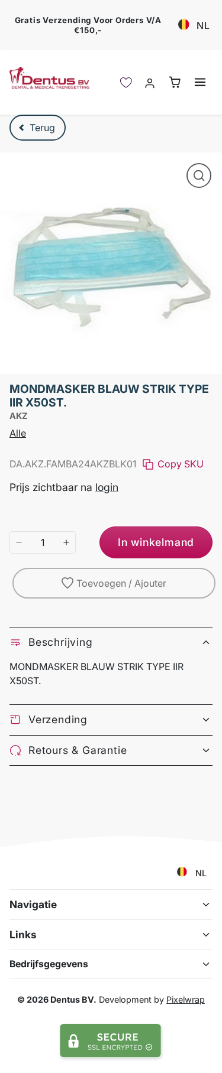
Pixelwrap (185, 999)
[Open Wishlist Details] (126, 82)
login (106, 487)
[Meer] (66, 542)
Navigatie (33, 904)
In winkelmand (156, 542)
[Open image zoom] (198, 175)
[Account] (150, 82)
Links (23, 934)
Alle (17, 433)
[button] (200, 82)
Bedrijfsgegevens (48, 964)
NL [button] (203, 25)
